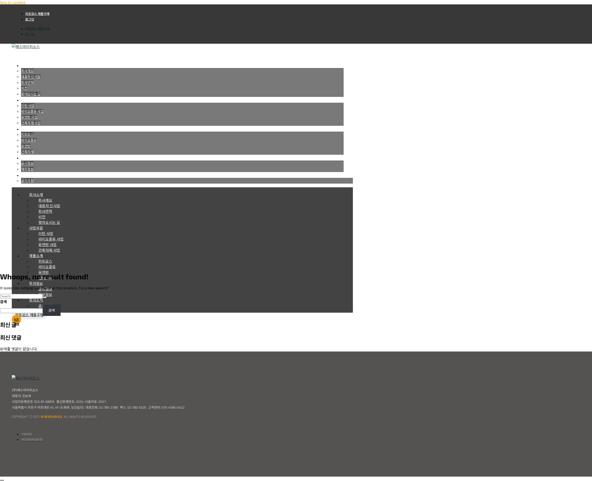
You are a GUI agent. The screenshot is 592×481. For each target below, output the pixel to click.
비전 (24, 88)
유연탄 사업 (29, 117)
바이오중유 (29, 140)
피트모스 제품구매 (37, 14)
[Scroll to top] (2, 480)
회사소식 (36, 300)
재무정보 (27, 169)
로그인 (29, 19)
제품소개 (36, 255)
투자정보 (36, 283)
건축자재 (27, 152)
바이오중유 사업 (32, 111)
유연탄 (26, 146)
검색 (3, 301)
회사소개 (36, 194)
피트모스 (27, 134)
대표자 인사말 (30, 76)
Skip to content (12, 2)
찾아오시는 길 (30, 94)
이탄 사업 (27, 105)
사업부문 (36, 228)
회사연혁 (27, 82)
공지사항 (27, 181)
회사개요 (27, 71)
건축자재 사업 (30, 123)
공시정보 (27, 163)
